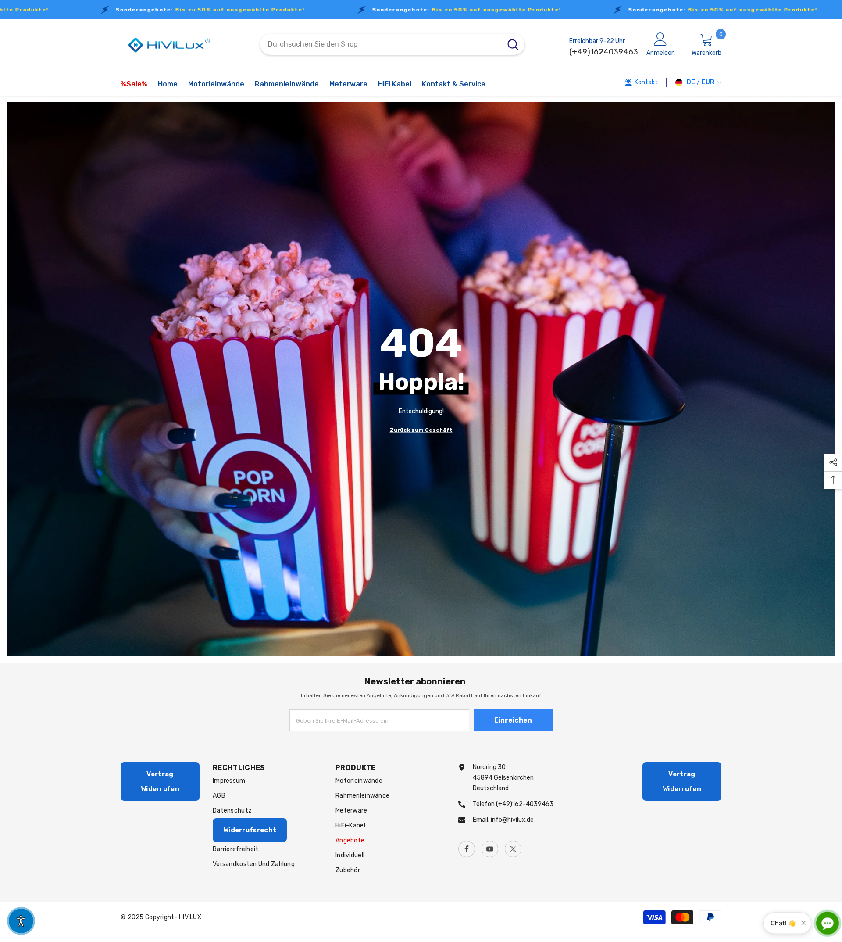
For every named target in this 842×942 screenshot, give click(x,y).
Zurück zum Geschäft (421, 429)
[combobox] (381, 44)
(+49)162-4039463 (524, 804)
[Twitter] (513, 849)
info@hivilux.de (512, 820)
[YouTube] (490, 849)
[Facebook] (466, 849)
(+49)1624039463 (603, 52)
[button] (21, 921)
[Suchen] (392, 44)
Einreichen (513, 720)
